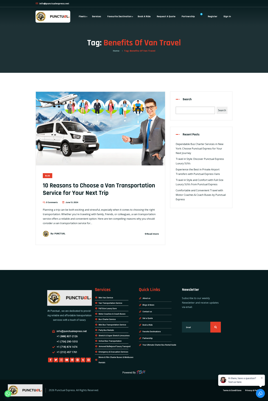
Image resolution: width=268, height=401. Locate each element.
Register (212, 16)
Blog (47, 175)
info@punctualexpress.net (54, 3)
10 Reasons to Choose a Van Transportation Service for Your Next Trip (99, 189)
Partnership (188, 16)
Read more (153, 233)
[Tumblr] (83, 360)
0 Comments (52, 202)
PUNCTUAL (59, 233)
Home (116, 50)
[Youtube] (66, 360)
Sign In (227, 16)
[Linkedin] (72, 360)
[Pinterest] (77, 360)
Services (96, 16)
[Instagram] (61, 360)
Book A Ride (144, 16)
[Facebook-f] (50, 360)
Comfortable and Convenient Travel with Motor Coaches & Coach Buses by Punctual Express (201, 195)
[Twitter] (56, 360)
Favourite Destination (119, 16)
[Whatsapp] (7, 393)
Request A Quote (166, 16)
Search (187, 99)
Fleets (82, 16)
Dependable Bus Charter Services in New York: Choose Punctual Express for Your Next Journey (199, 148)
